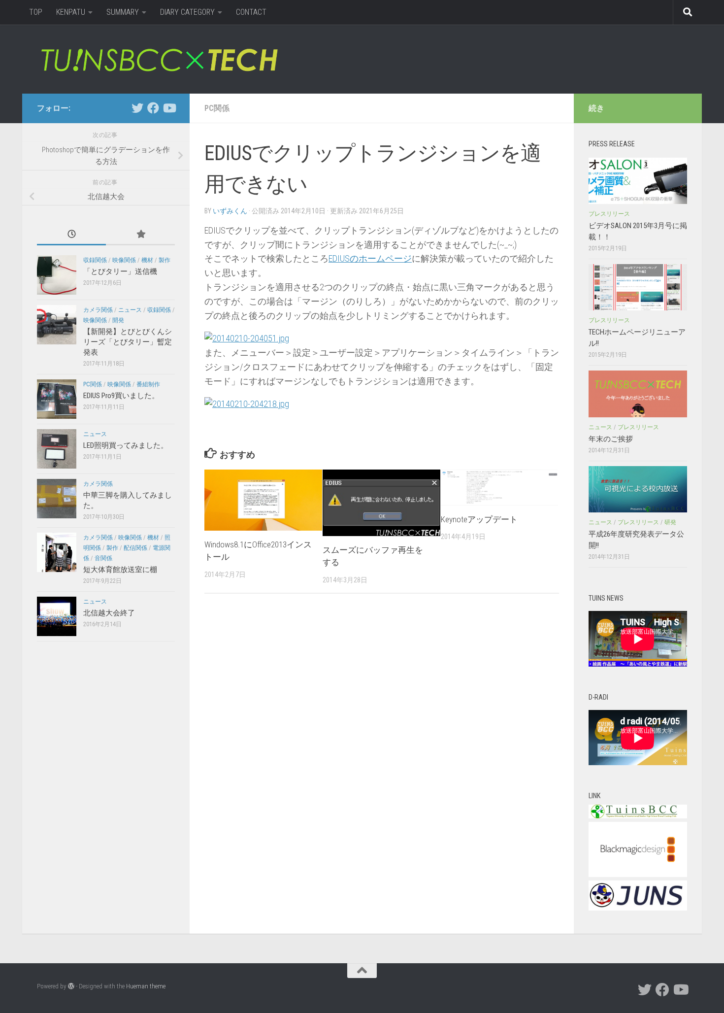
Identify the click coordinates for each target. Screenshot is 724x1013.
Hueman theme (145, 986)
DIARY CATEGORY (187, 12)
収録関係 (95, 260)
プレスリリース (609, 213)
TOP (35, 12)
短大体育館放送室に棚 (120, 569)
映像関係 (124, 260)
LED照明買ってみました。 (125, 445)
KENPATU (70, 12)
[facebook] (153, 108)
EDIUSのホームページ (370, 258)
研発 (670, 522)
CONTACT (251, 12)
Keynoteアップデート (479, 519)
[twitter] (137, 108)
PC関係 (217, 108)
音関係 (103, 558)
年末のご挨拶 (611, 439)
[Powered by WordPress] (71, 986)
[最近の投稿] (71, 234)
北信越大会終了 (109, 612)
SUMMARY (122, 12)
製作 (164, 260)
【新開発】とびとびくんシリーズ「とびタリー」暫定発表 (127, 342)
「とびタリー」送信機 (120, 271)
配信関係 (135, 547)
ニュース (130, 309)
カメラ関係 (98, 309)
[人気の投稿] (140, 234)
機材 (147, 260)
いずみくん (230, 211)
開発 (118, 320)
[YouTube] (169, 108)
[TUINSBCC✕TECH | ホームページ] (159, 59)
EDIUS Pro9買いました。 (121, 395)
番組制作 (148, 384)
